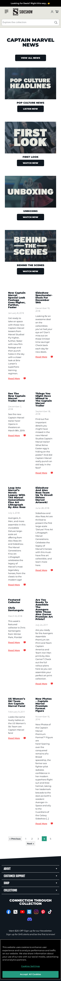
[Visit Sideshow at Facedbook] (8, 912)
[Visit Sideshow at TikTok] (50, 912)
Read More (14, 378)
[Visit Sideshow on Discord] (29, 919)
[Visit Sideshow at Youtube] (22, 912)
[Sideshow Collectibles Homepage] (23, 12)
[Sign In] (52, 12)
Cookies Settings (30, 966)
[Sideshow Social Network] (29, 912)
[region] (30, 959)
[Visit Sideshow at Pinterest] (43, 912)
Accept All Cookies (30, 974)
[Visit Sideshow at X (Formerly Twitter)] (15, 912)
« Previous (15, 838)
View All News (30, 58)
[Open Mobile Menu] (6, 11)
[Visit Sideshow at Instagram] (36, 912)
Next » (30, 843)
